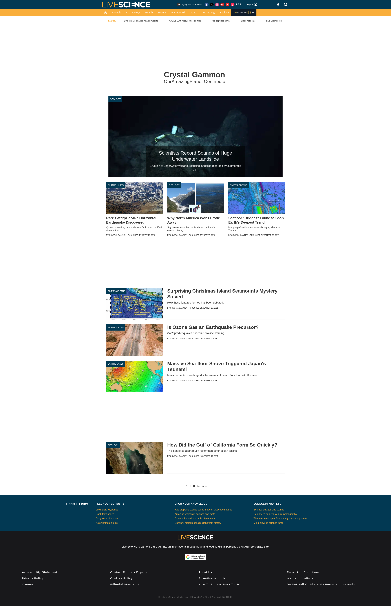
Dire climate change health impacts (141, 21)
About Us (205, 572)
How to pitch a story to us (219, 584)
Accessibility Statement (39, 572)
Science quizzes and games (269, 509)
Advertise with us (212, 578)
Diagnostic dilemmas (107, 518)
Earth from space (105, 514)
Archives (201, 486)
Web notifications (300, 578)
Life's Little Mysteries (107, 509)
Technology (208, 12)
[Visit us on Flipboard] (227, 4)
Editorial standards (124, 584)
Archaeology (133, 12)
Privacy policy (32, 578)
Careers (28, 584)
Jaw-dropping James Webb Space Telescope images (203, 509)
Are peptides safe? (221, 21)
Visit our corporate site (254, 546)
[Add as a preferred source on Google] (195, 557)
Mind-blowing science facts (268, 523)
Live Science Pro (274, 21)
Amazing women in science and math (195, 514)
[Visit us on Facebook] (206, 4)
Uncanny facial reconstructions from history (198, 523)
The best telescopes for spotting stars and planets (280, 518)
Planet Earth (178, 12)
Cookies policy (121, 578)
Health (149, 12)
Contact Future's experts (129, 572)
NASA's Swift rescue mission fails (185, 21)
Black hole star (248, 21)
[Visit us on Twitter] (212, 4)
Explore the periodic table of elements (195, 518)
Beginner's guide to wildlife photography (275, 514)
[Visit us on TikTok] (232, 4)
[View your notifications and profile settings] (278, 5)
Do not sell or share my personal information (322, 584)
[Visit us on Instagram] (217, 4)
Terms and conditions (303, 572)
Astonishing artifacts (107, 523)
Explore (224, 12)
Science (162, 12)
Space (193, 12)
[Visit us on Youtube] (222, 4)
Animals (116, 12)
